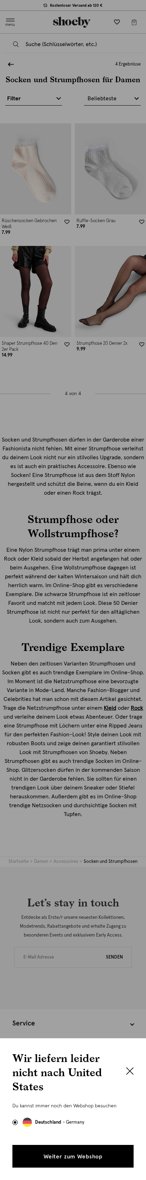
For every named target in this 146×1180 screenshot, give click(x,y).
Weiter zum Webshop (73, 1156)
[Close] (130, 1072)
